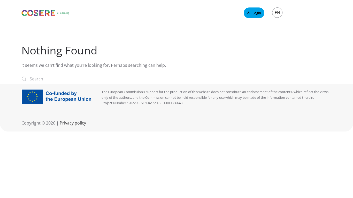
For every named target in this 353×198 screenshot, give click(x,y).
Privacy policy (72, 123)
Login (256, 13)
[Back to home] (45, 13)
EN (277, 12)
